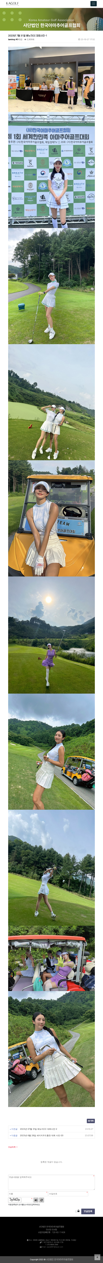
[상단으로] (97, 1257)
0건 (20, 39)
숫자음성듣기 (35, 1200)
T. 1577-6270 (46, 1242)
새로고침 (41, 1200)
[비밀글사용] (78, 1211)
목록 (92, 1121)
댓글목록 (12, 1147)
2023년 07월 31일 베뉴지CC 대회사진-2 (38, 1129)
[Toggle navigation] (93, 3)
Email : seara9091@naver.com (52, 1247)
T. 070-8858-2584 (51, 1245)
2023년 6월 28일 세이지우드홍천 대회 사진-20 (41, 1135)
